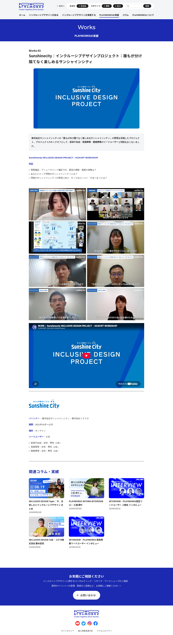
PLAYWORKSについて (143, 14)
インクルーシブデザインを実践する (79, 14)
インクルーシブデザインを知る (43, 14)
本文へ (62, 6)
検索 (147, 6)
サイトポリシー (67, 631)
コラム (126, 14)
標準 (108, 6)
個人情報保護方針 (85, 631)
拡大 (119, 6)
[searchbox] (134, 6)
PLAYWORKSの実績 (109, 14)
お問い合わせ (88, 595)
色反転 (83, 6)
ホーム (22, 14)
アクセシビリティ (104, 631)
